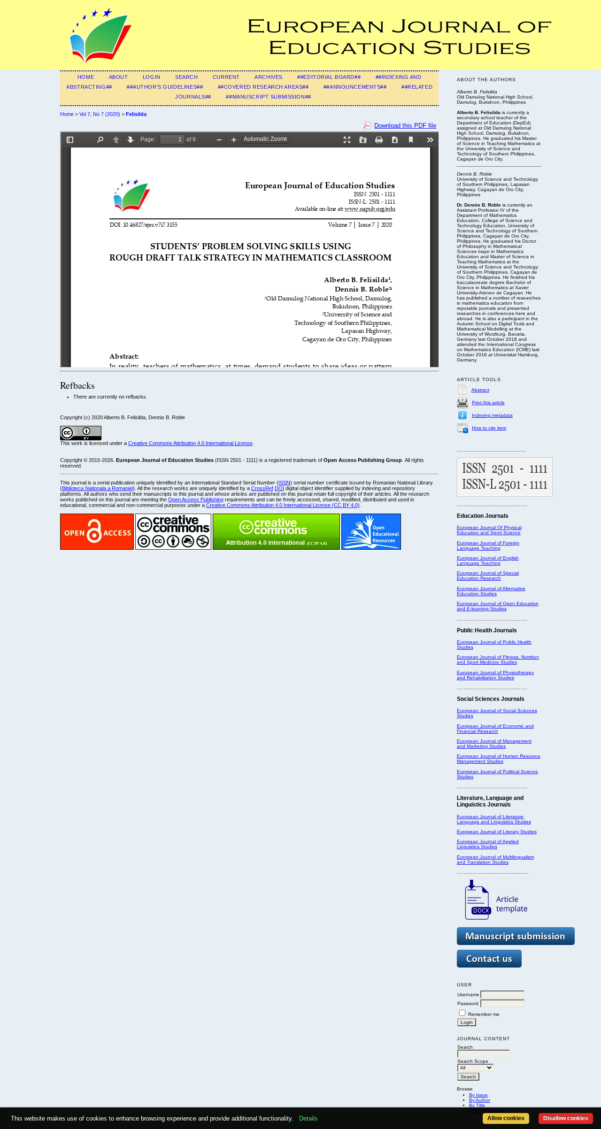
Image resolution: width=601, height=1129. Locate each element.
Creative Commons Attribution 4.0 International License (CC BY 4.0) (283, 505)
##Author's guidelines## (165, 87)
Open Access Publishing (195, 499)
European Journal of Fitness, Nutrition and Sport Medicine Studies (498, 659)
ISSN (284, 482)
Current (226, 77)
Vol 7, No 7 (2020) (99, 114)
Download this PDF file (405, 125)
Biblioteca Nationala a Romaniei (97, 488)
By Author (479, 1100)
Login (152, 77)
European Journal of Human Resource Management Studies (498, 758)
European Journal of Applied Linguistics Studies (488, 844)
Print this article (488, 402)
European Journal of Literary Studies (497, 831)
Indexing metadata (492, 415)
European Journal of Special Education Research (488, 575)
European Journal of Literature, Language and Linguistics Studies (494, 819)
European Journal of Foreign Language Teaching (488, 545)
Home (85, 77)
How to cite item (489, 427)
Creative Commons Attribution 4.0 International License (190, 443)
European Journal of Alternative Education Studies (491, 591)
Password (467, 1003)
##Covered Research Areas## (263, 87)
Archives (268, 77)
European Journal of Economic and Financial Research (495, 728)
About (118, 77)
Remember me (484, 1014)
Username (468, 994)
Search (186, 77)
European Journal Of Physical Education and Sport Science (489, 530)
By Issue (478, 1095)
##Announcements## (355, 87)
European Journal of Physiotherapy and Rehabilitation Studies (495, 675)
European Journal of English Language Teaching (488, 560)
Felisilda (136, 114)
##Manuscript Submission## (268, 97)
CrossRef (262, 488)
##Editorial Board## (329, 77)
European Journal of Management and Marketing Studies (494, 743)
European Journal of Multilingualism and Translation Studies (495, 859)
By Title (477, 1105)
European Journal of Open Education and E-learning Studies (498, 606)
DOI (279, 488)
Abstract (480, 389)
